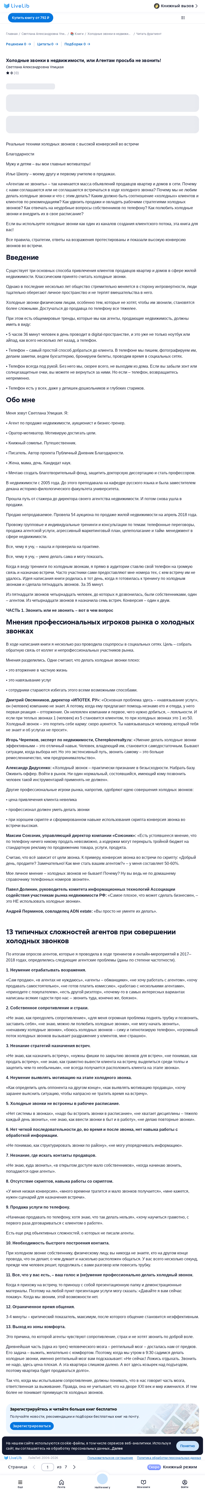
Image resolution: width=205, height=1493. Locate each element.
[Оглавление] (183, 18)
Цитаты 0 (45, 44)
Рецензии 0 (16, 44)
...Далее (116, 1448)
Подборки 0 (75, 44)
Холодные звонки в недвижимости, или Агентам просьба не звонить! (83, 60)
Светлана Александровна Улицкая (35, 67)
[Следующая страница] (74, 1467)
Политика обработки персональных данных (169, 1458)
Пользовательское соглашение (110, 1458)
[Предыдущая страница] (34, 1467)
